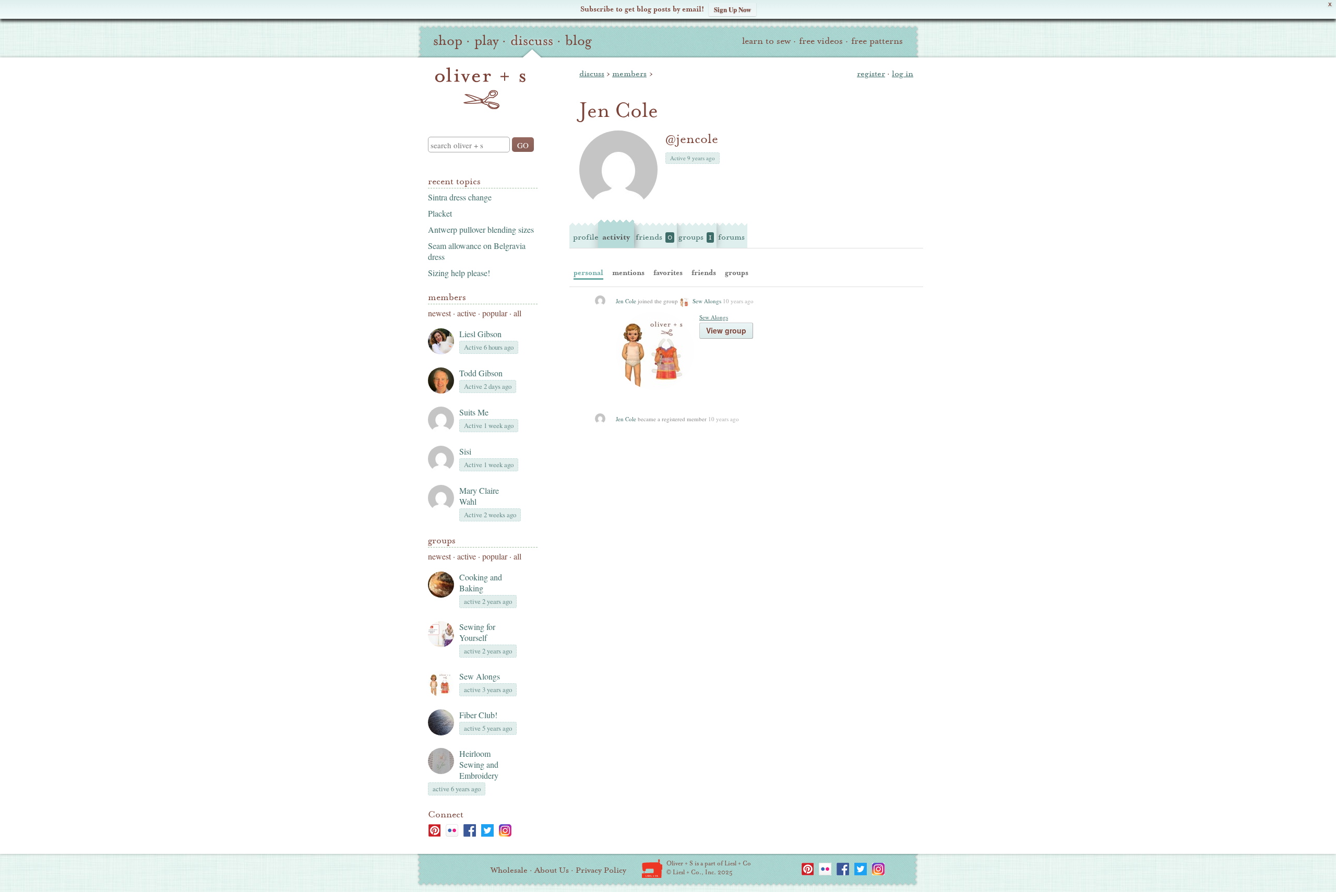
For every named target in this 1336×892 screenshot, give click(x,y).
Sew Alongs (479, 676)
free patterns (877, 41)
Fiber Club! (478, 714)
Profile (586, 237)
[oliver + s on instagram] (505, 830)
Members (447, 297)
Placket (440, 213)
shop (447, 41)
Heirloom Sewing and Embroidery (478, 764)
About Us (551, 870)
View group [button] (726, 330)
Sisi (465, 451)
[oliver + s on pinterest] (434, 830)
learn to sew (766, 41)
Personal (588, 273)
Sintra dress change (460, 197)
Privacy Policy (601, 870)
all (517, 312)
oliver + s (480, 88)
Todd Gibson (481, 372)
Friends (654, 237)
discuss (531, 41)
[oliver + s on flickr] (452, 830)
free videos (821, 41)
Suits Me (473, 412)
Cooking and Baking (480, 582)
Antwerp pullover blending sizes (481, 229)
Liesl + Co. (652, 868)
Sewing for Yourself (477, 632)
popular (494, 312)
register (871, 73)
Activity (616, 237)
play (486, 41)
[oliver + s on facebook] (469, 830)
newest (439, 312)
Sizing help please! (459, 272)
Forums (731, 237)
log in (902, 73)
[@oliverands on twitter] (487, 830)
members (629, 73)
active (466, 312)
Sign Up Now (732, 9)
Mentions (628, 273)
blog (578, 41)
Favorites (668, 273)
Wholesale (509, 870)
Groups (442, 540)
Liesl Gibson (480, 333)
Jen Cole (626, 301)
